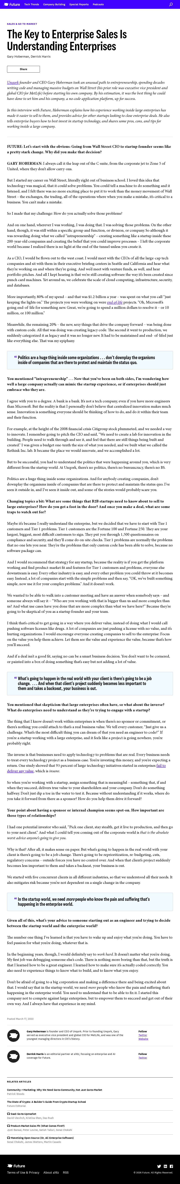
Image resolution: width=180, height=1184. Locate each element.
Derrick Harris (40, 56)
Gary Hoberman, (19, 56)
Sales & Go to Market (22, 24)
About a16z (51, 1172)
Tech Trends (31, 4)
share (23, 69)
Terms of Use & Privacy (23, 1172)
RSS (66, 1172)
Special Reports (79, 4)
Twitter (143, 1035)
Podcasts (98, 4)
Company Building (54, 4)
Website (143, 1039)
